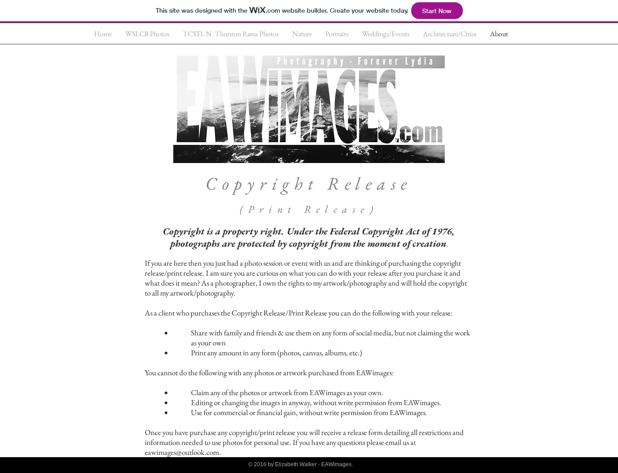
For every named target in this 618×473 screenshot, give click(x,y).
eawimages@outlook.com (182, 452)
